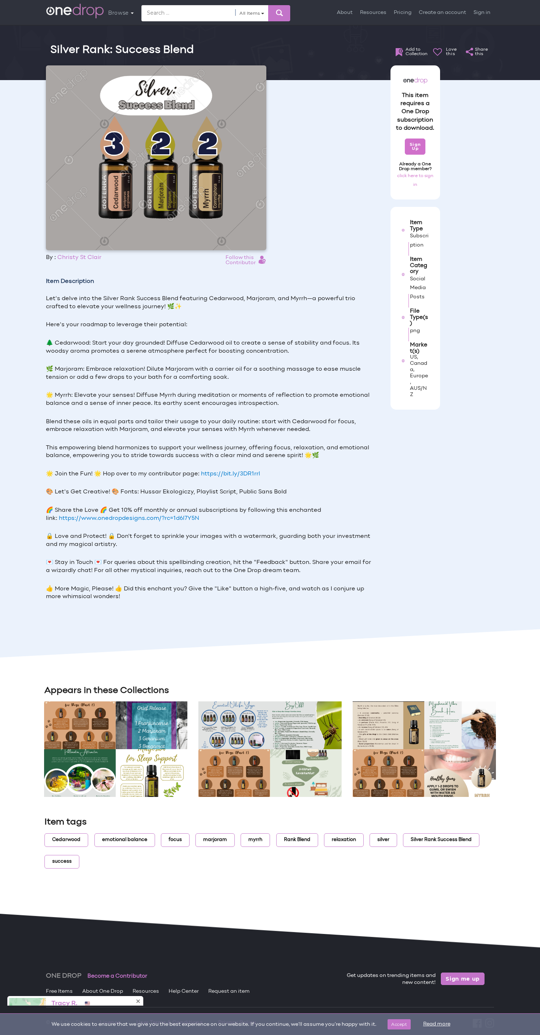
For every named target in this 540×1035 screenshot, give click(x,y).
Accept (399, 1024)
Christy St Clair (79, 257)
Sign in (482, 12)
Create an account (442, 12)
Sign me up (463, 978)
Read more (436, 1024)
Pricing (402, 12)
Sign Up (415, 146)
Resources (373, 12)
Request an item (229, 991)
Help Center (184, 991)
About (345, 12)
